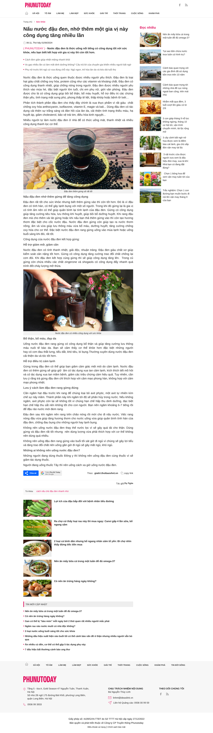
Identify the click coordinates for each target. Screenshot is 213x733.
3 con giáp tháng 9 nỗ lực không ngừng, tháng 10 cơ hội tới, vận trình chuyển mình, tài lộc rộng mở (176, 125)
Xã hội (35, 13)
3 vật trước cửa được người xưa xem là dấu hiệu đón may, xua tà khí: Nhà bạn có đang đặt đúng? (176, 161)
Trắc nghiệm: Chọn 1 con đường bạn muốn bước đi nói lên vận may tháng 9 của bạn (176, 195)
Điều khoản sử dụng (97, 727)
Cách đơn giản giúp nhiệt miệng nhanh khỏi (47, 59)
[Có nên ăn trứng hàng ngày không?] (37, 588)
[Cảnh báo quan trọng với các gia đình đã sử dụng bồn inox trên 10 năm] (150, 73)
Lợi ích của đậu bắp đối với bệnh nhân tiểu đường (84, 501)
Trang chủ (27, 22)
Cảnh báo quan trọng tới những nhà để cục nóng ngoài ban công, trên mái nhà (175, 89)
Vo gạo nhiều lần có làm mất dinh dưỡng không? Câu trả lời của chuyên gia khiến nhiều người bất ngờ (78, 64)
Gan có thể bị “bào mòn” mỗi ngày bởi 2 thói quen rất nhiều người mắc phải (67, 621)
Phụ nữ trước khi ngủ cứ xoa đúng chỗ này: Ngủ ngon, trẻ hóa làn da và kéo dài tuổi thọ (70, 69)
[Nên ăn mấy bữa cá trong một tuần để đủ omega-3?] (37, 568)
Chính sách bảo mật (116, 727)
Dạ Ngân (128, 483)
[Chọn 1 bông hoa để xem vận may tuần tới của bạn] (150, 179)
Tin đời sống (178, 665)
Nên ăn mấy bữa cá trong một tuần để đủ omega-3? (84, 561)
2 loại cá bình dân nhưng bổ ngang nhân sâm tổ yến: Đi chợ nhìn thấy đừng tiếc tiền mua (92, 543)
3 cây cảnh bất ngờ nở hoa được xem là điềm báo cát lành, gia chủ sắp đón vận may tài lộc (176, 142)
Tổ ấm (48, 13)
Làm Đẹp (74, 13)
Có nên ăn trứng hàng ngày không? (75, 581)
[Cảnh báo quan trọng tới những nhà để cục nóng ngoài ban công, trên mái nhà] (150, 90)
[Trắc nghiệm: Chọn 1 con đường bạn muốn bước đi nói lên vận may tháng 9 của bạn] (150, 196)
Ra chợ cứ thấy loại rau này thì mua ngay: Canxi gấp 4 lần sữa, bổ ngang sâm (93, 523)
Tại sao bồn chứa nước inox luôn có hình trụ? (175, 53)
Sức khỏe (89, 13)
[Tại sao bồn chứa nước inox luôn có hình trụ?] (150, 56)
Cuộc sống (137, 13)
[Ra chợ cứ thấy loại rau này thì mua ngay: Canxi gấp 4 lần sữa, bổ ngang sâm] (37, 528)
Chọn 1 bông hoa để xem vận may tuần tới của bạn (176, 176)
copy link (128, 473)
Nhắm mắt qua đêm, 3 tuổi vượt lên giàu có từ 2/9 (175, 105)
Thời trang (119, 13)
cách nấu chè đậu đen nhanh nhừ (52, 491)
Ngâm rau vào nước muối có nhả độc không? (50, 626)
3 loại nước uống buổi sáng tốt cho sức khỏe (50, 631)
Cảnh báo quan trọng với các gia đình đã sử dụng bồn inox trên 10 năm (176, 71)
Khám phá (154, 13)
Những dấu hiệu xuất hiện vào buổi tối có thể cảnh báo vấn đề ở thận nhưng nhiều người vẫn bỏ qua (78, 638)
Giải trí (104, 13)
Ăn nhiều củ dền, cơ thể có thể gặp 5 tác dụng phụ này (55, 644)
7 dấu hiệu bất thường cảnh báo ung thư (47, 649)
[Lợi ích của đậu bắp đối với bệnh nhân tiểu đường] (37, 508)
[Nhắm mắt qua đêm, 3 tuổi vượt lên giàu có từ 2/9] (150, 107)
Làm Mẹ (60, 13)
